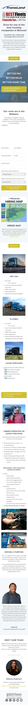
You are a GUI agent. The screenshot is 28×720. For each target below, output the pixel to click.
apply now (14, 58)
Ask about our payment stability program (11, 89)
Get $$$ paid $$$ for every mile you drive (12, 395)
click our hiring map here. (17, 235)
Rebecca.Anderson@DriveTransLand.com (14, 686)
